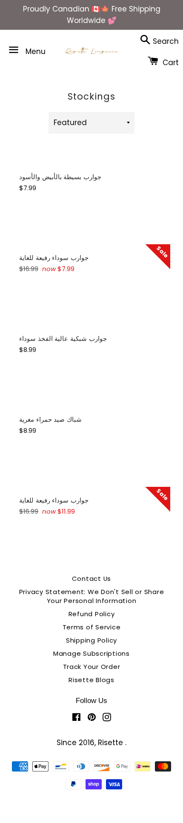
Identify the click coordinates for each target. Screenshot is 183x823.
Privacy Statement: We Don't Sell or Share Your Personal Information (91, 596)
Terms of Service (92, 627)
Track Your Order (91, 666)
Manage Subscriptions (91, 653)
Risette (111, 742)
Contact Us (92, 578)
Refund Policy (92, 613)
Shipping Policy (91, 640)
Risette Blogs (91, 679)
